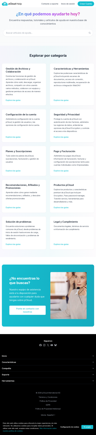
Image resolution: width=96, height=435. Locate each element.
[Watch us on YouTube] (52, 345)
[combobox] (48, 32)
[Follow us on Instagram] (44, 345)
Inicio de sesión (68, 4)
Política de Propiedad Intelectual (48, 409)
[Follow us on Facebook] (40, 345)
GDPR (48, 405)
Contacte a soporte (49, 4)
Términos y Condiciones (48, 397)
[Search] (90, 32)
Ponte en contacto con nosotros (27, 310)
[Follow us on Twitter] (48, 345)
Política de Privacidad (48, 401)
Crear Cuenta (86, 4)
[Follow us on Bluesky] (55, 345)
